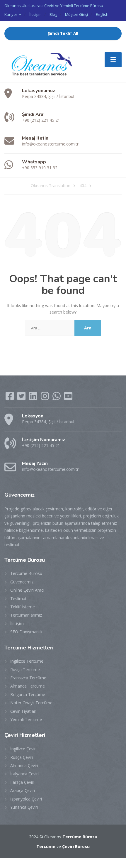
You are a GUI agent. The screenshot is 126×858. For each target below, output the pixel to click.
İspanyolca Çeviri (26, 799)
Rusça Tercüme (25, 669)
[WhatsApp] (57, 398)
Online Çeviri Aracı (27, 590)
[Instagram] (45, 398)
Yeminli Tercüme (26, 719)
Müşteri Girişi (76, 14)
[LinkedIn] (33, 398)
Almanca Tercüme (27, 686)
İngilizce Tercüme (26, 661)
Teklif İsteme (22, 607)
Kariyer (10, 14)
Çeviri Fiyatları (23, 711)
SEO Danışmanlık (26, 631)
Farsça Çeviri (22, 782)
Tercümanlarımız (26, 615)
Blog (53, 14)
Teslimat (18, 598)
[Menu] (113, 59)
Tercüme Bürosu (26, 573)
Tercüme (45, 846)
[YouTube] (68, 398)
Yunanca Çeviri (24, 807)
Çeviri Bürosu (76, 846)
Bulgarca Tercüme (27, 694)
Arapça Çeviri (22, 790)
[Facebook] (10, 398)
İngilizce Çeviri (23, 749)
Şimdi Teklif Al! (63, 33)
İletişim (35, 14)
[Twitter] (22, 398)
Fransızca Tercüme (28, 678)
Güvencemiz (21, 582)
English (102, 14)
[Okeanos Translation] (39, 64)
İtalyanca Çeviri (24, 773)
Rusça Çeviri (21, 757)
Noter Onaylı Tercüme (31, 702)
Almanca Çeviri (24, 765)
